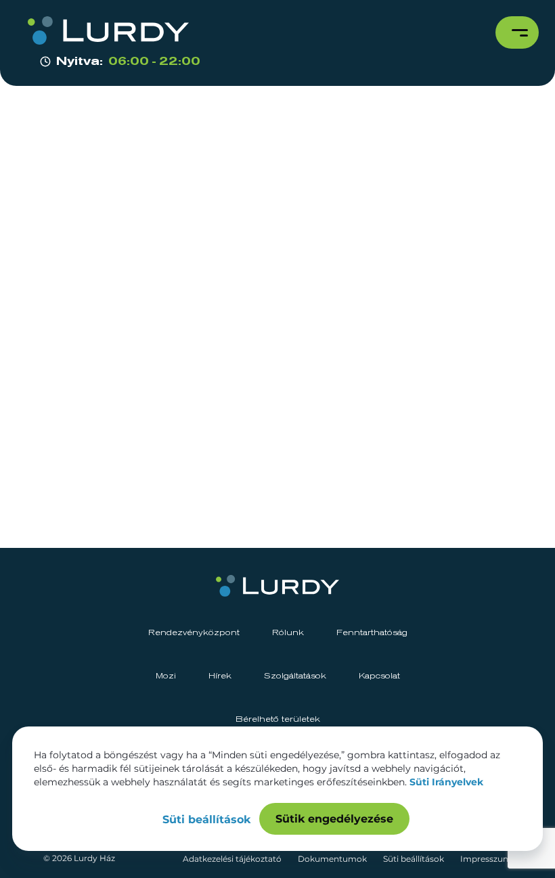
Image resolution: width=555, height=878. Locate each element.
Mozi (166, 676)
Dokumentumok (332, 859)
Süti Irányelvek (446, 782)
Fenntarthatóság (371, 633)
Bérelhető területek (278, 720)
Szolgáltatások (295, 676)
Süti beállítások (413, 859)
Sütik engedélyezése (334, 818)
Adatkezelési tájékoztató (232, 859)
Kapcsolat (379, 676)
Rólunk (288, 633)
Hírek (219, 676)
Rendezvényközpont (194, 633)
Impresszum (486, 859)
